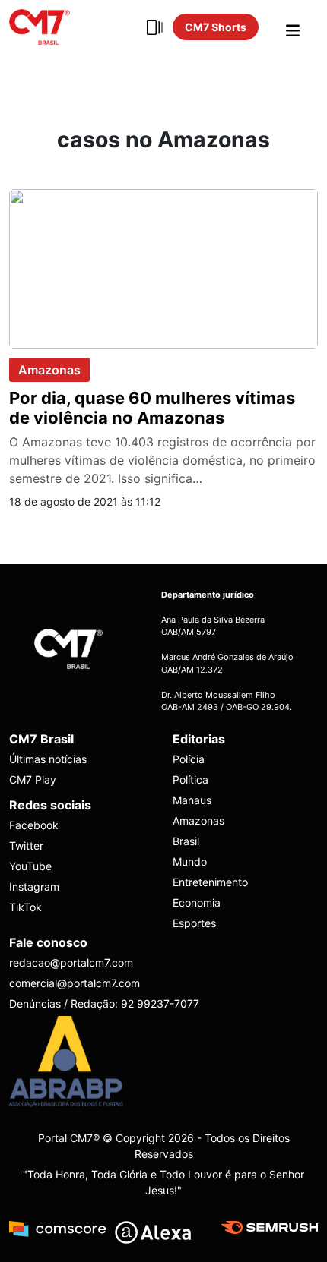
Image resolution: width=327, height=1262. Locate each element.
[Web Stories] (154, 27)
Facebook (34, 825)
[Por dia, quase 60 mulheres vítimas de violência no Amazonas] (163, 267)
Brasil (186, 840)
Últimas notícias (48, 758)
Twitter (26, 845)
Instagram (34, 886)
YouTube (30, 866)
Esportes (194, 923)
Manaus (192, 799)
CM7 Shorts (215, 27)
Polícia (189, 758)
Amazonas (49, 369)
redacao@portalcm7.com (71, 962)
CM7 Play (32, 779)
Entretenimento (210, 882)
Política (190, 779)
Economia (197, 902)
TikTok (25, 907)
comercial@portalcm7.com (74, 982)
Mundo (190, 861)
